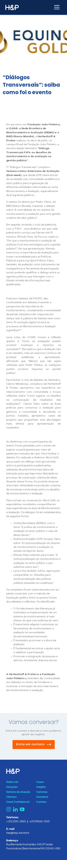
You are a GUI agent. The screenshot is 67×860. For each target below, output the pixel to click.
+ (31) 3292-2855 (16, 821)
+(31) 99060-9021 (39, 821)
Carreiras (41, 791)
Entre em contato (30, 744)
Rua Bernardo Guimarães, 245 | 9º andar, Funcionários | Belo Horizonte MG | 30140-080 (33, 846)
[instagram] (8, 809)
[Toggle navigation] (57, 7)
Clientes (11, 796)
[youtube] (22, 809)
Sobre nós (12, 781)
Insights (41, 786)
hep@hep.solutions (17, 832)
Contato (41, 801)
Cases (40, 781)
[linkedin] (15, 809)
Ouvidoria (42, 796)
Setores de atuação (18, 791)
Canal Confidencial (17, 801)
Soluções (12, 786)
